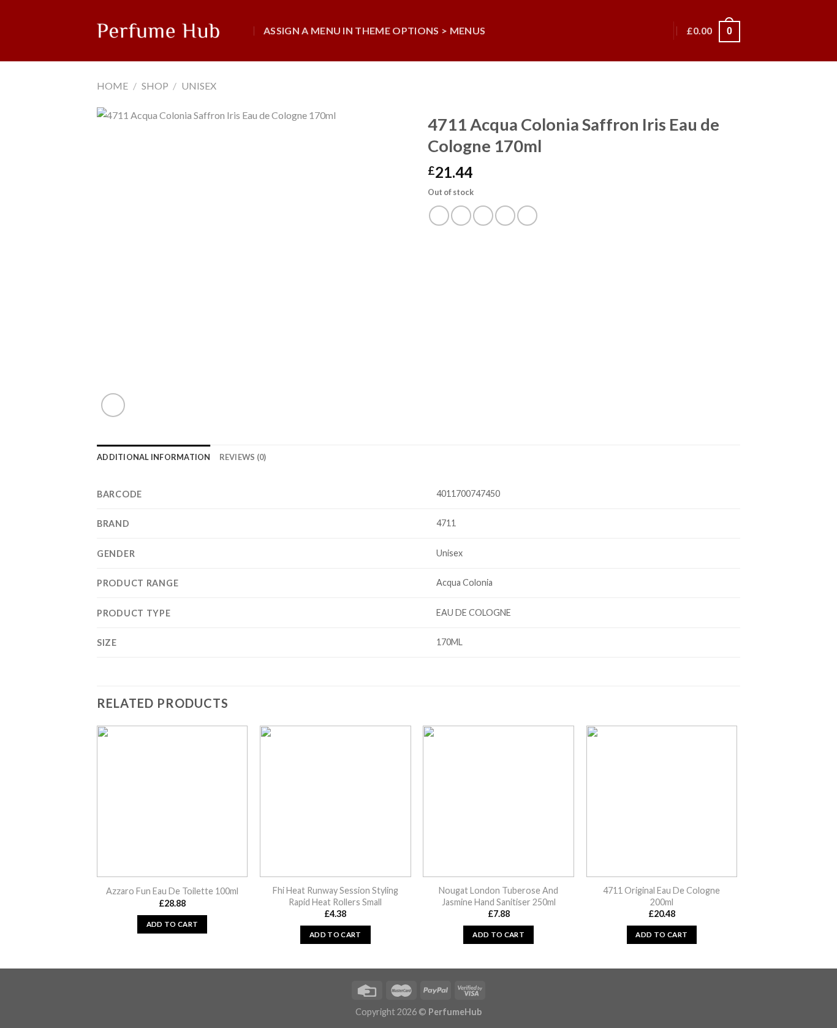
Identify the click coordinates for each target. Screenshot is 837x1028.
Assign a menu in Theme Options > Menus (374, 30)
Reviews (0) (243, 457)
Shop (155, 85)
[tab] (154, 457)
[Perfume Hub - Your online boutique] (158, 30)
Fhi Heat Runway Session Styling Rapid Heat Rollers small (335, 896)
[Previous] (97, 845)
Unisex (198, 85)
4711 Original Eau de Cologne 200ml (661, 896)
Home (112, 85)
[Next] (736, 845)
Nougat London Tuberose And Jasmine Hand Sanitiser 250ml (498, 896)
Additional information (154, 457)
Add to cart (172, 924)
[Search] (243, 30)
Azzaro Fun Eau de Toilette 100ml (172, 891)
